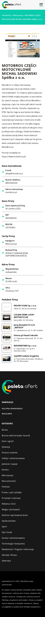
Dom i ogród (7, 441)
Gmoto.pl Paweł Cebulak (26, 335)
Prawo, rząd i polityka (12, 492)
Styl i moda (7, 532)
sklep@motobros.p (14, 173)
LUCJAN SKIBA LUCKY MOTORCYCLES (24, 316)
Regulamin (7, 414)
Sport (4, 526)
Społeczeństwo (9, 521)
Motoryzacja (11, 244)
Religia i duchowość (11, 509)
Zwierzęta (6, 560)
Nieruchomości (9, 481)
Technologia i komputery (13, 543)
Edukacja (6, 447)
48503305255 (11, 183)
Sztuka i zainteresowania (13, 538)
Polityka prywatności (12, 408)
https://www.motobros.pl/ (14, 156)
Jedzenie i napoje (9, 464)
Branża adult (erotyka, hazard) (16, 435)
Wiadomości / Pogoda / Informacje (18, 549)
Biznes (5, 429)
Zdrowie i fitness (9, 555)
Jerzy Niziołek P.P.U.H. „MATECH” (24, 326)
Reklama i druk (8, 503)
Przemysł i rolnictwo (11, 498)
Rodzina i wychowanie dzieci (15, 515)
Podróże (6, 486)
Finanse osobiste (9, 452)
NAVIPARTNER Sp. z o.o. (25, 345)
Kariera (5, 469)
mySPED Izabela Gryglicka (26, 356)
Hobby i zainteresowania (13, 458)
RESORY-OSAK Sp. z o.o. (25, 305)
